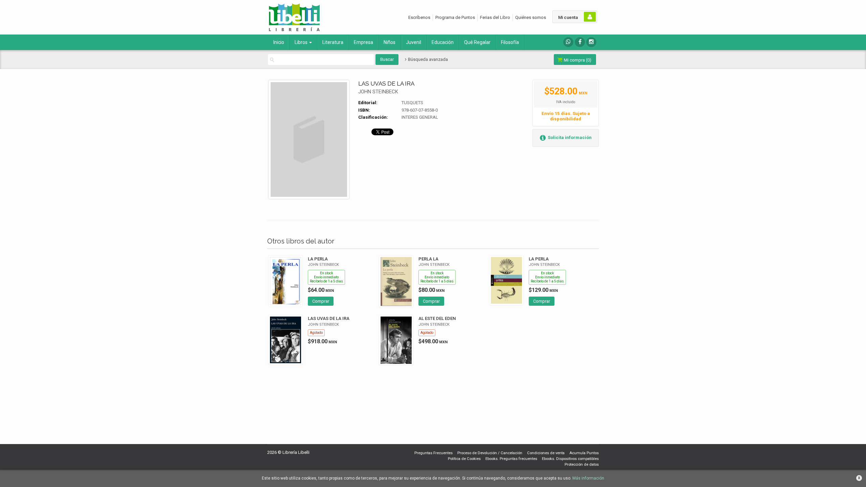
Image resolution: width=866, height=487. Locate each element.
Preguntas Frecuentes (433, 453)
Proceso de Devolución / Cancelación (489, 453)
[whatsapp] (568, 42)
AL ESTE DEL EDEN (437, 318)
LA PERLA (318, 258)
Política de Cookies (464, 459)
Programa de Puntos (455, 17)
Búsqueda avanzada (427, 59)
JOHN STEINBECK (378, 92)
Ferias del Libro (495, 17)
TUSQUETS (412, 102)
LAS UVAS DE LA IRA (328, 318)
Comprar (320, 301)
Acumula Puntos (584, 453)
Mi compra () (577, 60)
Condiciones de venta (546, 453)
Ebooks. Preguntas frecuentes (511, 459)
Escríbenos (419, 17)
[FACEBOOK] (580, 42)
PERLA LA (428, 258)
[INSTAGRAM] (591, 42)
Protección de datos (582, 464)
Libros (302, 42)
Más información (588, 478)
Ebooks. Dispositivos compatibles (570, 459)
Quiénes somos (530, 17)
